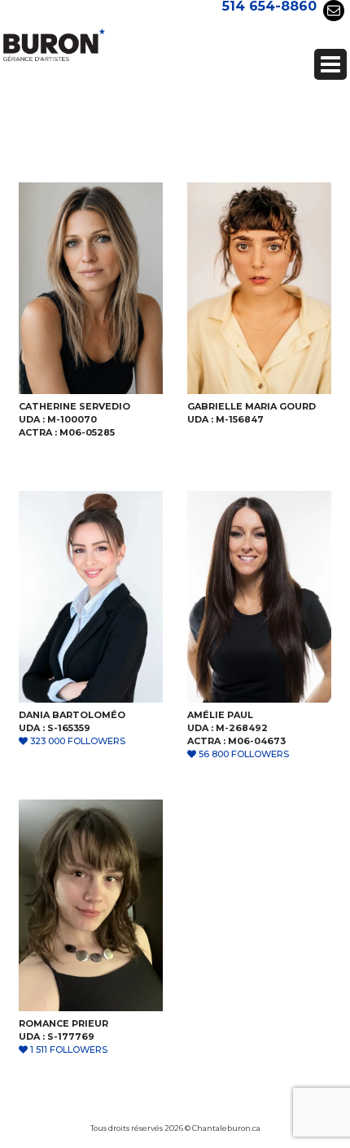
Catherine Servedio (74, 406)
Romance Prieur (63, 1023)
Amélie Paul (220, 715)
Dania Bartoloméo (72, 715)
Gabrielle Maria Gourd (251, 406)
